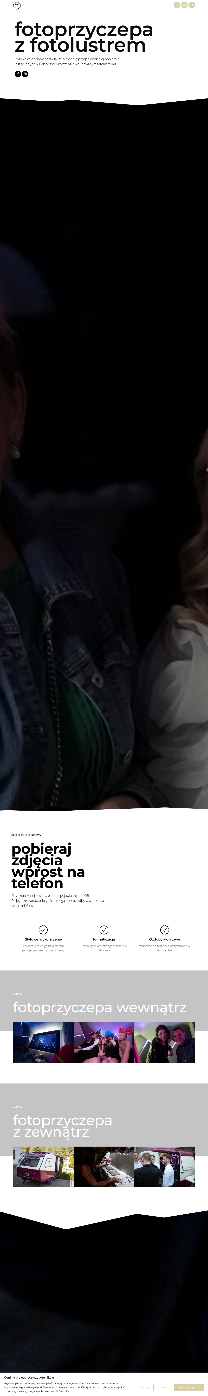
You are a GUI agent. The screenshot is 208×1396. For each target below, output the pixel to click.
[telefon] (191, 5)
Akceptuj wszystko (188, 1387)
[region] (104, 1384)
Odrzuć (164, 1387)
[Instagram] (184, 5)
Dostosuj (144, 1387)
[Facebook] (177, 5)
